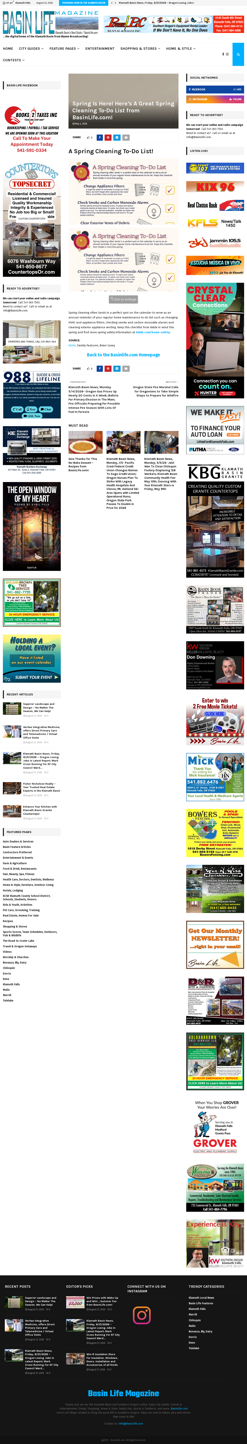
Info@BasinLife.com (130, 1423)
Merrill (7, 995)
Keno (6, 979)
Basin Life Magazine (123, 1394)
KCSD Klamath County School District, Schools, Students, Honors (26, 897)
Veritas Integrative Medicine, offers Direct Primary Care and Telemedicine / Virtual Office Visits (41, 732)
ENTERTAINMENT (100, 48)
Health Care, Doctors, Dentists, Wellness (28, 879)
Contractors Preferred (17, 852)
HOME (8, 48)
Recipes (8, 921)
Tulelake (8, 1000)
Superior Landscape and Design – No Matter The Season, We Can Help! (38, 707)
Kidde (72, 345)
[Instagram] (228, 54)
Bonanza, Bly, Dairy (14, 962)
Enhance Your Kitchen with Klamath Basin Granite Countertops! (40, 810)
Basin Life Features (201, 1303)
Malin (6, 989)
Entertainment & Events (18, 857)
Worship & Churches (16, 957)
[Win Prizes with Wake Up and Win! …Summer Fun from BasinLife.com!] (75, 1302)
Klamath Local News (201, 1297)
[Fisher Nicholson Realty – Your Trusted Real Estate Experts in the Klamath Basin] (12, 788)
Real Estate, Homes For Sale (21, 915)
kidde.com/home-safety (153, 332)
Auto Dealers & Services (18, 841)
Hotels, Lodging (13, 890)
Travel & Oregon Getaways (20, 946)
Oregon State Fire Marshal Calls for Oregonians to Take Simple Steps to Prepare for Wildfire (155, 391)
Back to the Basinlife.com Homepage (123, 355)
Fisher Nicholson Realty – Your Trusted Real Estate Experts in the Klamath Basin (166, 2)
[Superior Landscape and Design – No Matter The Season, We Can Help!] (12, 708)
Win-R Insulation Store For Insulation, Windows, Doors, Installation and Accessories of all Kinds (102, 1360)
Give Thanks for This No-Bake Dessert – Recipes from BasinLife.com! (83, 464)
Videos (7, 951)
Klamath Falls (11, 984)
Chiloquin (9, 968)
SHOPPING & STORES (138, 48)
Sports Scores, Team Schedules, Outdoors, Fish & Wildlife (30, 933)
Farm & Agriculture (15, 863)
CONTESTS (12, 60)
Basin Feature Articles (17, 847)
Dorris (7, 973)
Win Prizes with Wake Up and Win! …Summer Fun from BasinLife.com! (102, 1301)
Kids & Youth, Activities (17, 904)
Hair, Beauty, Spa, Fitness (18, 874)
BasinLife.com (179, 1408)
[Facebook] (224, 54)
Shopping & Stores (15, 926)
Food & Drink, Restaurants (19, 868)
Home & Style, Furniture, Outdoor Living (28, 885)
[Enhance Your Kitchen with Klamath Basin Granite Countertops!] (12, 811)
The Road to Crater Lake (18, 940)
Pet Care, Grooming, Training (21, 910)
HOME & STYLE (179, 48)
